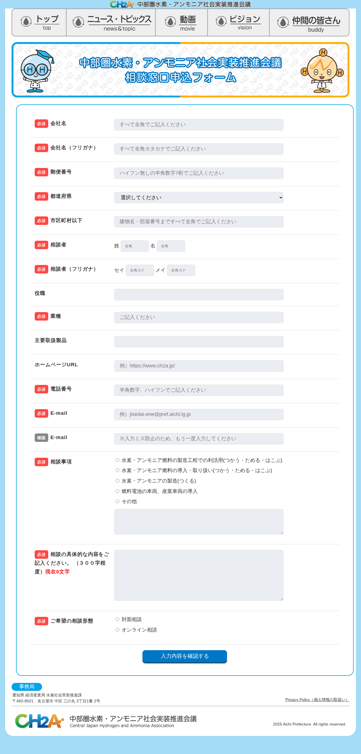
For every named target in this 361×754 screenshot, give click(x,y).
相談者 (52, 244)
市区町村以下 (59, 220)
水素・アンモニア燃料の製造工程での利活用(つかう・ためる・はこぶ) (201, 460)
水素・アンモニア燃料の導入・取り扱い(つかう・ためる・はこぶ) (196, 470)
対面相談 (131, 619)
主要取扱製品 (51, 340)
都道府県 (54, 196)
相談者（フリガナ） (67, 269)
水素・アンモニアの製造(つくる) (158, 481)
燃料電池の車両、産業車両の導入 (159, 491)
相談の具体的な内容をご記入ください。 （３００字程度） (72, 563)
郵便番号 (54, 172)
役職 (40, 293)
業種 (49, 316)
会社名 (52, 123)
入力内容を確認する (185, 656)
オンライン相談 (138, 630)
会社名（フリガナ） (67, 147)
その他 (145, 501)
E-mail (52, 413)
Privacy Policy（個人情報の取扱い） (317, 699)
